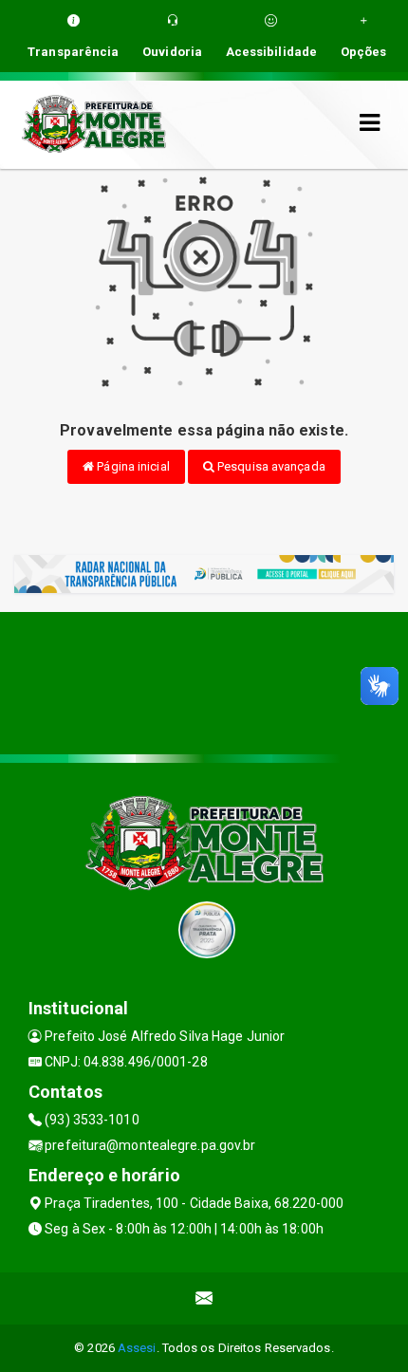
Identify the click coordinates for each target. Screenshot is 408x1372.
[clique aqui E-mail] (204, 1298)
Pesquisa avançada (269, 466)
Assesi (137, 1348)
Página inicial (132, 466)
